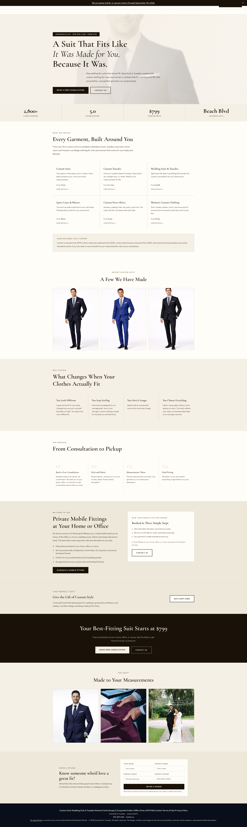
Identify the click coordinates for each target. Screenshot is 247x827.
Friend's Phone (162, 774)
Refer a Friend (154, 787)
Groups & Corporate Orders (120, 810)
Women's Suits (101, 810)
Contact (158, 810)
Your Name (129, 764)
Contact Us (100, 90)
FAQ (152, 810)
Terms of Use (168, 810)
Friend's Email (130, 774)
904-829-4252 (118, 817)
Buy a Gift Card (182, 599)
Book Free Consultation (112, 650)
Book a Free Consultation (70, 90)
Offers (137, 810)
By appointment (36, 820)
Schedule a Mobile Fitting (70, 570)
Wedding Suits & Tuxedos (83, 810)
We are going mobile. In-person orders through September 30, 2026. (123, 3)
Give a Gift (145, 810)
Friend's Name (161, 764)
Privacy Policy (181, 810)
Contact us (130, 817)
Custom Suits (65, 810)
